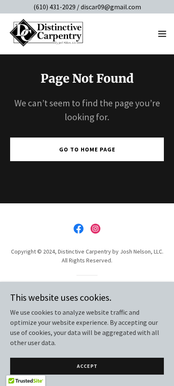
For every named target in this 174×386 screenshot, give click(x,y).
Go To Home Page (87, 149)
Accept (87, 366)
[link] (47, 34)
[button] (162, 33)
